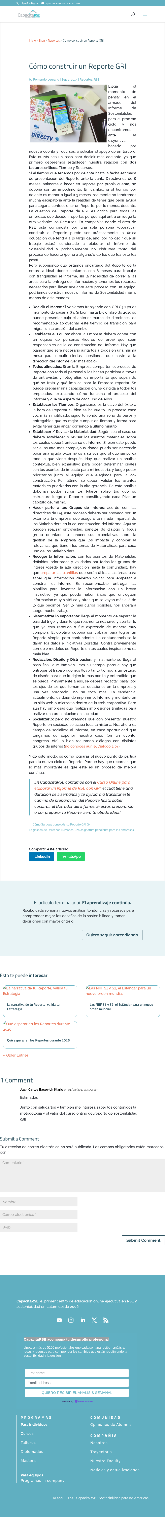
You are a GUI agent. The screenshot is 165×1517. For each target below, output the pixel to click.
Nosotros (99, 1443)
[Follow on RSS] (106, 1320)
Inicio (32, 40)
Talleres (28, 1442)
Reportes (54, 40)
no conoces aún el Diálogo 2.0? (92, 746)
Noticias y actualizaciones (115, 1470)
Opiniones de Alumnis (111, 1424)
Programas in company (43, 1480)
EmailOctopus (85, 1402)
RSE (96, 79)
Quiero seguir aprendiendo (112, 935)
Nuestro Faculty (105, 1461)
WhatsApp (72, 856)
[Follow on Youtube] (59, 1320)
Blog (42, 40)
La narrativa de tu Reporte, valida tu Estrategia (33, 1007)
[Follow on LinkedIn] (82, 1320)
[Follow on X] (94, 1320)
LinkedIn (42, 856)
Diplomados (32, 1451)
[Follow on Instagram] (71, 1320)
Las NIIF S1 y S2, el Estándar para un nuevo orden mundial (121, 1007)
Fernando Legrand (46, 79)
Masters (28, 1461)
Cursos (27, 1433)
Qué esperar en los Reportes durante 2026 (38, 1040)
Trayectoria (101, 1452)
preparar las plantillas (59, 573)
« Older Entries (16, 1055)
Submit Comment (143, 1240)
